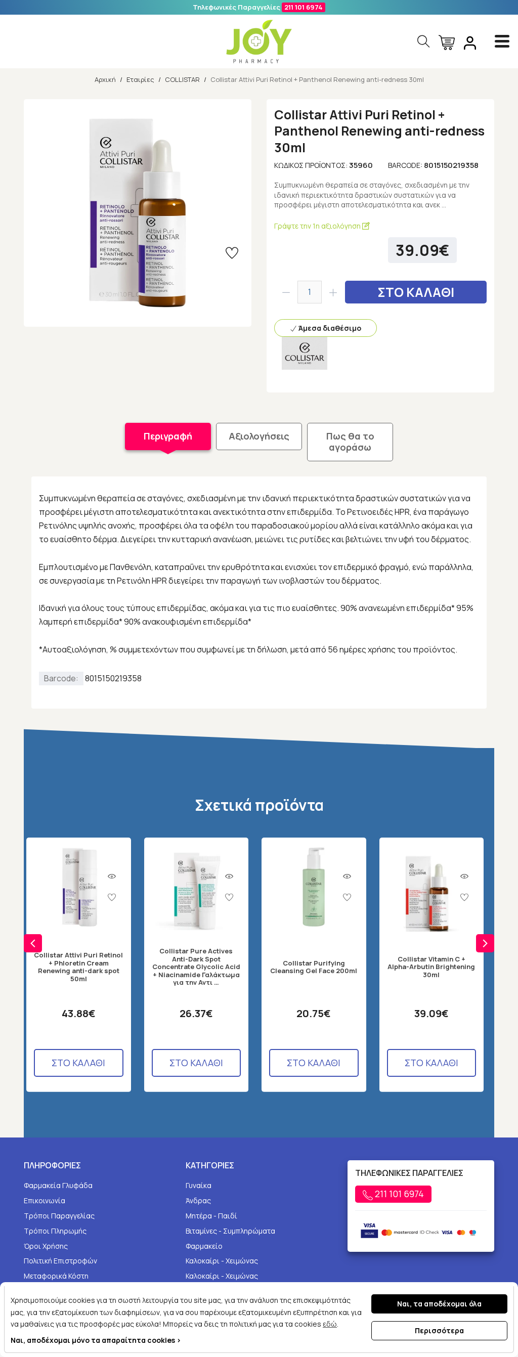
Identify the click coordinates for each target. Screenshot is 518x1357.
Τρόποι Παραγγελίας (59, 1215)
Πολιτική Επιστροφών (60, 1260)
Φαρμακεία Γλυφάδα (58, 1185)
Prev (33, 943)
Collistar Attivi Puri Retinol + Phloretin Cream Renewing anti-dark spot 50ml (78, 967)
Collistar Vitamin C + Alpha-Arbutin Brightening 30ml (431, 967)
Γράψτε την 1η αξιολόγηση (318, 226)
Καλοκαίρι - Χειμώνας (222, 1260)
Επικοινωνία (44, 1200)
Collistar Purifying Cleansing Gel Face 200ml (313, 967)
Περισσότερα (439, 1330)
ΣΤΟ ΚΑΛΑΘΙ (415, 292)
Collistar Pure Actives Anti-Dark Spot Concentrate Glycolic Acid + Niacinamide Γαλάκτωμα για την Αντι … (196, 967)
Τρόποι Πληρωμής (55, 1231)
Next (485, 943)
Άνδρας (198, 1200)
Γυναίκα (198, 1185)
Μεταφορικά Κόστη (56, 1276)
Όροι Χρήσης (46, 1246)
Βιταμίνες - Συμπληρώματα (230, 1231)
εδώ (330, 1324)
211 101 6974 (303, 7)
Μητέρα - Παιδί (211, 1215)
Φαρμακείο (204, 1246)
